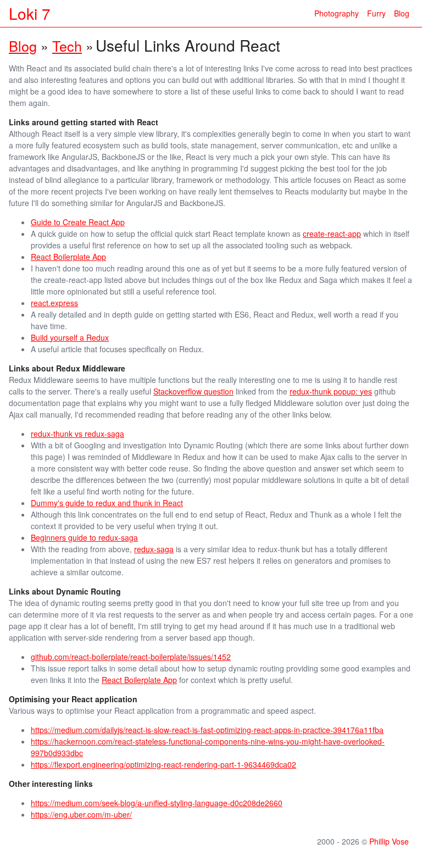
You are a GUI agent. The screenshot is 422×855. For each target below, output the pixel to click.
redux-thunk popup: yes (331, 391)
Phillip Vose (389, 841)
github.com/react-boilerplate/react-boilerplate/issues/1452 (131, 656)
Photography (336, 13)
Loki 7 (30, 13)
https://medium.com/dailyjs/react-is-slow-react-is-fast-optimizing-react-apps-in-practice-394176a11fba (207, 729)
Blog (401, 13)
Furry (376, 13)
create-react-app (332, 233)
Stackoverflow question (193, 391)
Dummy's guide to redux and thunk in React (107, 502)
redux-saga (154, 548)
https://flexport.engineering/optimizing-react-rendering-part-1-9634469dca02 (163, 764)
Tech (67, 45)
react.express (54, 302)
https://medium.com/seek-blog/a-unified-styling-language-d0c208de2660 (156, 802)
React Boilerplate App (68, 256)
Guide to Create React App (78, 221)
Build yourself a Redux (70, 337)
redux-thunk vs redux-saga (77, 433)
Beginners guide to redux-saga (84, 537)
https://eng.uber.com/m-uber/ (81, 814)
